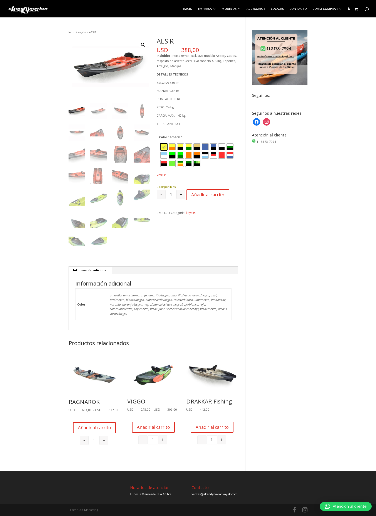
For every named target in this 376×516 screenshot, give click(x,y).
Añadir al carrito (207, 195)
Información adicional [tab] (90, 270)
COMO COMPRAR (325, 9)
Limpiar (161, 174)
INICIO (187, 9)
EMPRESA (205, 9)
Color (163, 137)
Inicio (72, 32)
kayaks (82, 32)
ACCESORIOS (256, 9)
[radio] (164, 147)
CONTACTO (298, 9)
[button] (143, 45)
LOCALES (277, 9)
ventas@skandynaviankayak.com (214, 494)
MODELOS (229, 9)
